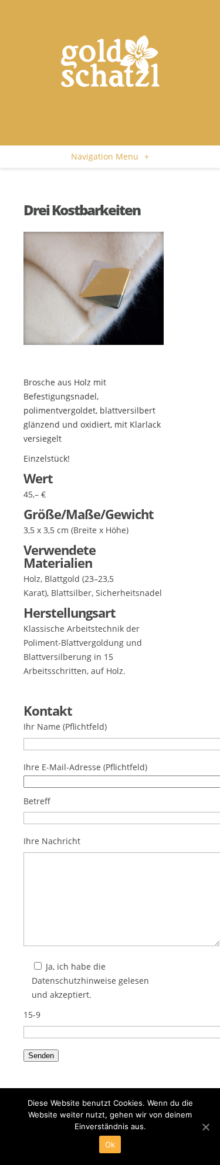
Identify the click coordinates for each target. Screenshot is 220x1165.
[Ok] (205, 1127)
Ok (110, 1144)
